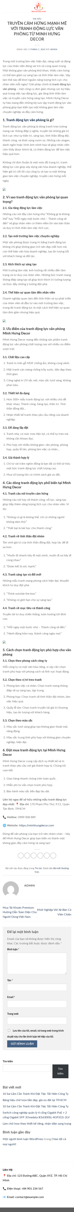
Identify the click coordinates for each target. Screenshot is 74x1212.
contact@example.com (29, 1197)
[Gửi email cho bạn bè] (40, 856)
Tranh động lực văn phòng (26, 120)
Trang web (12, 1014)
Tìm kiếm (8, 1061)
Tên (10, 980)
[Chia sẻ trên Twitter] (34, 856)
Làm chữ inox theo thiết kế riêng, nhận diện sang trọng (37, 1123)
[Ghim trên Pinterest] (47, 856)
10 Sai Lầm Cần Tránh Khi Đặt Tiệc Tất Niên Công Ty (35, 1093)
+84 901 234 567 (32, 1188)
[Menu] (5, 6)
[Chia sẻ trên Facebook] (27, 856)
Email (11, 997)
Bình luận (13, 949)
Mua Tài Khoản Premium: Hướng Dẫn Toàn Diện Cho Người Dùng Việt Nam (20, 912)
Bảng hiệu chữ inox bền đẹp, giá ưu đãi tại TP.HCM (34, 1100)
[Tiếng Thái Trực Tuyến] (39, 6)
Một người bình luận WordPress (23, 1139)
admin (53, 49)
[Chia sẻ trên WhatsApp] (21, 856)
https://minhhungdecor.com (36, 825)
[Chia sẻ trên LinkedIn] (53, 856)
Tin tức (37, 19)
